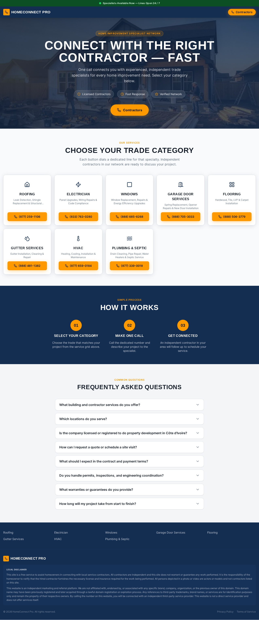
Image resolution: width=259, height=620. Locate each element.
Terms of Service (246, 611)
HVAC (58, 539)
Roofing (8, 532)
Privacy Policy (225, 611)
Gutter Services (13, 539)
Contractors (244, 12)
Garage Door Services (170, 532)
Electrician (61, 532)
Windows (111, 532)
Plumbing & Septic (117, 539)
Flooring (212, 532)
